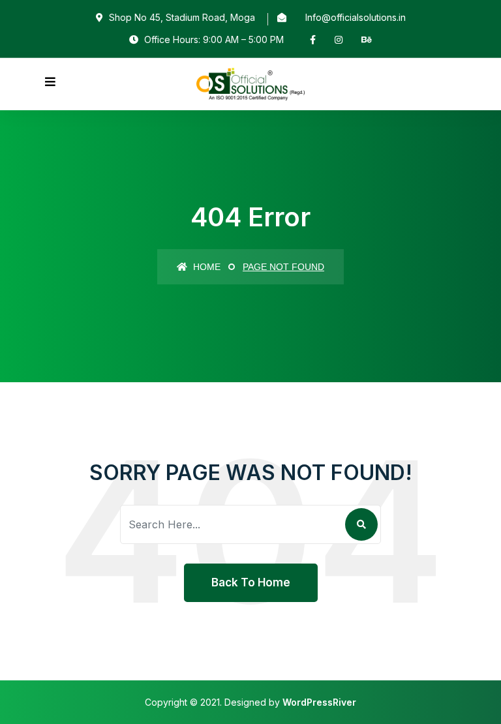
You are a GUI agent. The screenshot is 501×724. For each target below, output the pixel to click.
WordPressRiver (319, 702)
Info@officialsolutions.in (355, 17)
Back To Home (250, 582)
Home (205, 267)
